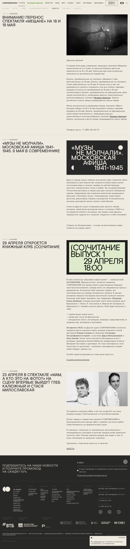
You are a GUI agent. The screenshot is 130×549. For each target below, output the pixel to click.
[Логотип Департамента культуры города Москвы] (95, 523)
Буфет (78, 3)
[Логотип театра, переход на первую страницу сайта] (9, 3)
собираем (97, 542)
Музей (24, 8)
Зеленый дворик (35, 3)
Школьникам (98, 3)
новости (5, 13)
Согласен (121, 538)
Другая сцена (42, 497)
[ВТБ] (8, 525)
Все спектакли (44, 490)
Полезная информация (18, 510)
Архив (42, 499)
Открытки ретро (73, 503)
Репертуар (49, 3)
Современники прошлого (39, 8)
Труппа (54, 489)
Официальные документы (53, 533)
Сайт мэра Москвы (35, 533)
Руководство (57, 497)
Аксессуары (71, 495)
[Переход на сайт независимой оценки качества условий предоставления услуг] (66, 523)
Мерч (63, 3)
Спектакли (32, 489)
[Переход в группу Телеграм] (110, 512)
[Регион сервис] (48, 525)
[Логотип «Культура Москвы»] (106, 523)
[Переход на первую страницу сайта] (5, 500)
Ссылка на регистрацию (78, 360)
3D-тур (15, 8)
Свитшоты (70, 499)
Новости (55, 8)
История (5, 8)
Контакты (77, 8)
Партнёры (66, 8)
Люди (57, 3)
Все (53, 501)
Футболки (70, 497)
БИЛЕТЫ (70, 448)
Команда (55, 499)
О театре (21, 3)
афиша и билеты (111, 3)
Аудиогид (16, 498)
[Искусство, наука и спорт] (28, 525)
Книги (69, 501)
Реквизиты (98, 533)
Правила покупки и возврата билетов (79, 533)
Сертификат (87, 3)
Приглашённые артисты (57, 492)
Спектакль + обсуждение (88, 490)
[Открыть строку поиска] (127, 3)
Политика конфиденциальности (14, 533)
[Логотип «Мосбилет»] (120, 523)
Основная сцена (44, 493)
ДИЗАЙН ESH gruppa (9, 541)
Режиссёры (56, 495)
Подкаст (70, 3)
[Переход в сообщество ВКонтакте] (100, 512)
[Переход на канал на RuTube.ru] (119, 512)
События (31, 491)
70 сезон (17, 489)
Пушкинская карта (32, 494)
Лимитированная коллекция (73, 492)
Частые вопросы (8, 535)
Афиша (30, 486)
